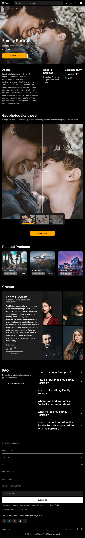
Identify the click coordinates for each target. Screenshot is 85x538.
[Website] (15, 348)
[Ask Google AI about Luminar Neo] (25, 521)
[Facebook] (7, 348)
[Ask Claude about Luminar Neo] (14, 521)
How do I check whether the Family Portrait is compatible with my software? (60, 425)
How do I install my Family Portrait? (60, 392)
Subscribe (42, 500)
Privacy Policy (54, 505)
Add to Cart (14, 56)
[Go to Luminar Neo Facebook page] (62, 529)
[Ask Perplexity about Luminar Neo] (9, 521)
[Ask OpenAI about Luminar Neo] (4, 521)
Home (4, 9)
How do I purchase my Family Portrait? (60, 381)
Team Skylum (17, 46)
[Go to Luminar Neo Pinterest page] (82, 529)
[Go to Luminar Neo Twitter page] (78, 529)
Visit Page (14, 354)
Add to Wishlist (14, 261)
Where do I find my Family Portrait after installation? (60, 402)
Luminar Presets (66, 273)
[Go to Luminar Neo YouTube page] (74, 529)
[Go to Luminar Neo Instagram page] (66, 529)
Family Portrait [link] (21, 9)
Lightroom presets (10, 273)
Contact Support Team (16, 383)
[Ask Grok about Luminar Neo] (20, 521)
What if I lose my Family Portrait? (60, 413)
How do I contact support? (60, 372)
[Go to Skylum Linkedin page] (70, 529)
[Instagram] (11, 348)
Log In (73, 3)
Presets (11, 9)
